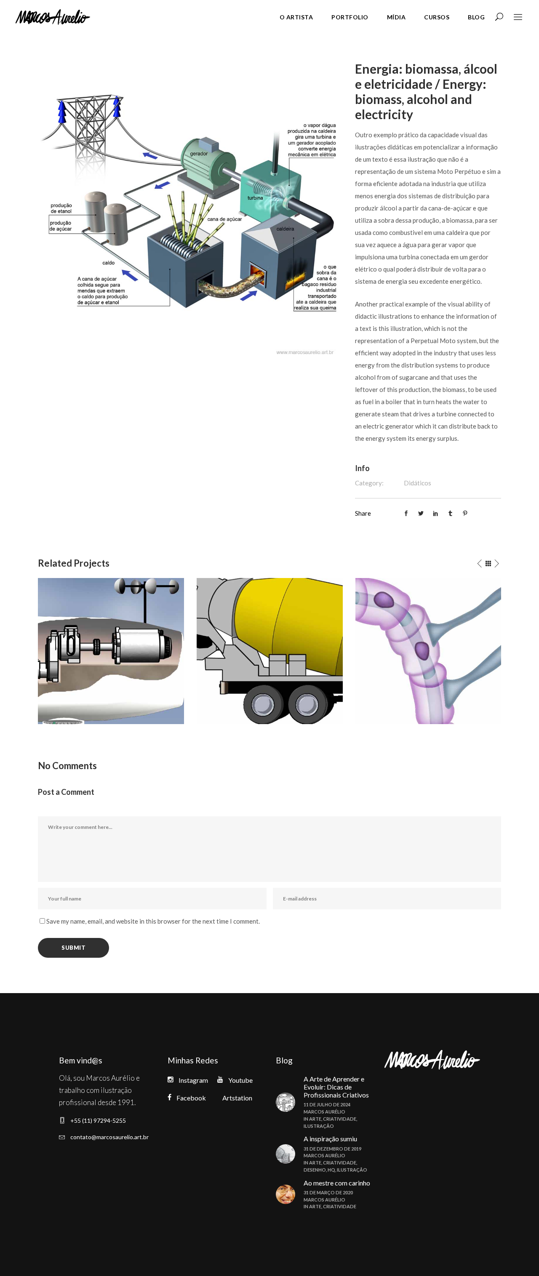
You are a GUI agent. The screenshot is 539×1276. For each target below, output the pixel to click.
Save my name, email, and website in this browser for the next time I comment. (153, 921)
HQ (331, 1169)
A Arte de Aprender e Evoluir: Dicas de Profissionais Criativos (336, 1087)
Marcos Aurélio (324, 1111)
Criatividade (339, 1118)
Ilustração (319, 1126)
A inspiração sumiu (330, 1139)
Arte (315, 1118)
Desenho (315, 1169)
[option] (111, 651)
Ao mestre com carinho (337, 1183)
